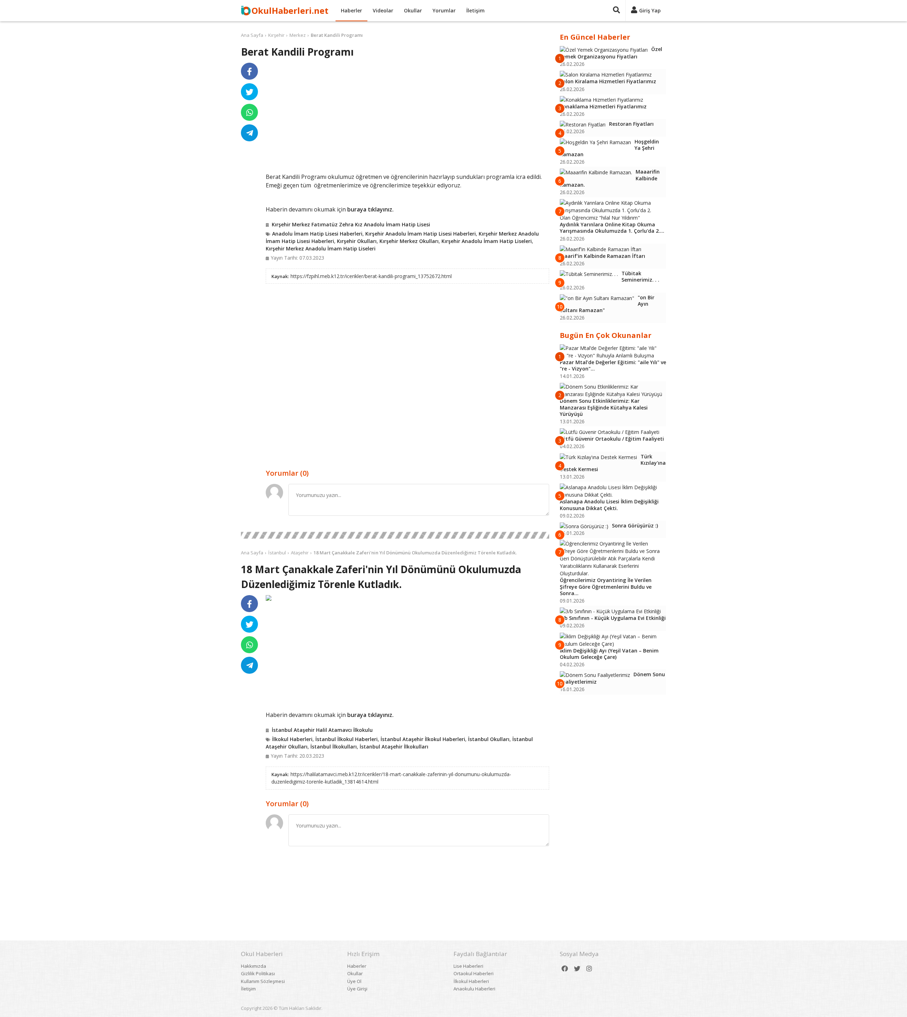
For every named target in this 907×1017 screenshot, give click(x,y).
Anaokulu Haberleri (474, 988)
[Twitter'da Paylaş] (249, 91)
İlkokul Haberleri (292, 739)
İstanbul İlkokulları (333, 746)
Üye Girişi (357, 988)
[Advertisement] (407, 117)
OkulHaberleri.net (290, 10)
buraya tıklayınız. (370, 209)
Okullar (413, 10)
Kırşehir (276, 35)
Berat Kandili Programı (337, 35)
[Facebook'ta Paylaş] (249, 71)
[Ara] (616, 10)
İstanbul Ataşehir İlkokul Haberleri (423, 739)
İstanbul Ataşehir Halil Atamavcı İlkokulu (322, 730)
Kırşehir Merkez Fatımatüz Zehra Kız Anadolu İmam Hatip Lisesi (351, 224)
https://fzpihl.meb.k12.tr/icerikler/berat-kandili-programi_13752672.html (371, 276)
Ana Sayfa (252, 35)
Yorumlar (444, 10)
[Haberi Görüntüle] (268, 598)
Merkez (297, 35)
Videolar (383, 10)
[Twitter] (577, 968)
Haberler (351, 10)
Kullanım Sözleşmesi (263, 981)
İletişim (475, 10)
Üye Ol (354, 981)
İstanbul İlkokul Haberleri (346, 739)
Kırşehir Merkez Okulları (409, 241)
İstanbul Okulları (488, 739)
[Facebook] (565, 968)
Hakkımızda (253, 966)
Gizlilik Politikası (258, 973)
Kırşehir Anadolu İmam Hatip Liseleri (486, 241)
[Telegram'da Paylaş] (249, 132)
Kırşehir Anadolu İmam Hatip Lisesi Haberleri (420, 233)
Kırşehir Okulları (357, 241)
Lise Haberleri (468, 966)
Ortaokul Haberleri (474, 973)
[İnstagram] (589, 968)
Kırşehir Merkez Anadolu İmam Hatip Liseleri (321, 248)
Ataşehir (300, 552)
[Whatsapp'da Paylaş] (249, 112)
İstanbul (277, 552)
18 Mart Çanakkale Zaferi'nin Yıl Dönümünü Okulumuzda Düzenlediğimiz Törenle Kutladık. (415, 552)
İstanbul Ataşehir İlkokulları (394, 746)
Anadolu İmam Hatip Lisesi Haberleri (317, 233)
